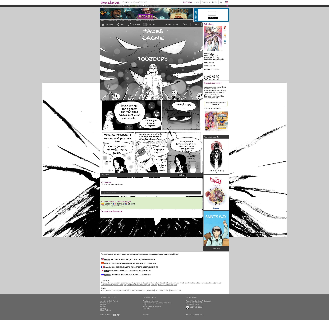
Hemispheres (112, 283)
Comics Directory (112, 20)
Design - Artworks (112, 290)
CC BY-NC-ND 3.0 (196, 307)
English (131, 204)
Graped (217, 283)
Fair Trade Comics (192, 305)
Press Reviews (105, 303)
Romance (150, 290)
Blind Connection (200, 283)
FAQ (144, 305)
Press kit (103, 305)
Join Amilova (187, 2)
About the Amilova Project (109, 301)
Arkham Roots (174, 283)
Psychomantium (153, 283)
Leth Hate (154, 285)
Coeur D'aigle (168, 285)
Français (120, 204)
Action (103, 290)
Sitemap (146, 314)
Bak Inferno (138, 20)
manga (122, 20)
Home (102, 20)
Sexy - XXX (159, 290)
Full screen (136, 24)
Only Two (127, 285)
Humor (131, 290)
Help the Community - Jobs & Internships (157, 303)
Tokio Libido (164, 283)
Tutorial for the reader (150, 301)
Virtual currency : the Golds (152, 306)
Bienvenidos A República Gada (112, 285)
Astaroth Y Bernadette (138, 285)
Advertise (103, 308)
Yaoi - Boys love (175, 290)
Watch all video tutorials (212, 108)
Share (122, 24)
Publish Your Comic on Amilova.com (198, 301)
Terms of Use (147, 308)
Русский (107, 275)
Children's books (140, 290)
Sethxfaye (210, 283)
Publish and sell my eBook (195, 303)
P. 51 (152, 20)
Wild (175, 285)
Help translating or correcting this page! (216, 103)
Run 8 (160, 285)
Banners (103, 306)
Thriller (130, 20)
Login (197, 2)
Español (108, 204)
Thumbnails (151, 24)
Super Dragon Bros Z (139, 283)
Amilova (104, 283)
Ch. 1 (146, 20)
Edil (148, 285)
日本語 (106, 271)
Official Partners (105, 310)
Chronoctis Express (124, 283)
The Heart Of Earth (186, 283)
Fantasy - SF (123, 290)
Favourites (109, 24)
